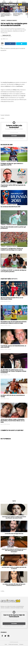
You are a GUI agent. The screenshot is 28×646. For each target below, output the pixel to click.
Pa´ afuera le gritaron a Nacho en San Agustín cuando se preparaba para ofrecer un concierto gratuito (6, 15)
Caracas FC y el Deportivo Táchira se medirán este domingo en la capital (12, 249)
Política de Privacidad (13, 644)
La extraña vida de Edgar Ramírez (14, 533)
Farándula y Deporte (12, 20)
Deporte (3, 20)
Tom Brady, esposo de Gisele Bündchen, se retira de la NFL (13, 346)
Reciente (4, 2)
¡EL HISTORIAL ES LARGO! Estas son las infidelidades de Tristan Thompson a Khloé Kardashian (13, 371)
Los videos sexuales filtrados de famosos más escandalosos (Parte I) (14, 584)
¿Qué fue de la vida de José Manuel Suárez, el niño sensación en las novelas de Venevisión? (14, 550)
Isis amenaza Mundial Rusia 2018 (10, 207)
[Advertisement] (14, 67)
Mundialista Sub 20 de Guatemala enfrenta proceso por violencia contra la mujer (13, 322)
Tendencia (24, 2)
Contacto (21, 644)
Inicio (6, 644)
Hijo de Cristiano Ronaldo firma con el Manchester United (12, 298)
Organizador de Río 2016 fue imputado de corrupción (13, 185)
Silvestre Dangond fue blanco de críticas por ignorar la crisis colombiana (18, 14)
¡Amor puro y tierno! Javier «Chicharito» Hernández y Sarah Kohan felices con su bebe (13, 420)
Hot (17, 2)
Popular (10, 2)
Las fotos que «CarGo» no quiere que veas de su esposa (14, 567)
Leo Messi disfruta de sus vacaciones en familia (13, 396)
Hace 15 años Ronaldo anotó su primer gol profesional (13, 227)
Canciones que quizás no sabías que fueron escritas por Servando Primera (14, 517)
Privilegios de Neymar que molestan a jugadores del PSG (12, 164)
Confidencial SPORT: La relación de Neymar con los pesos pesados (13, 270)
